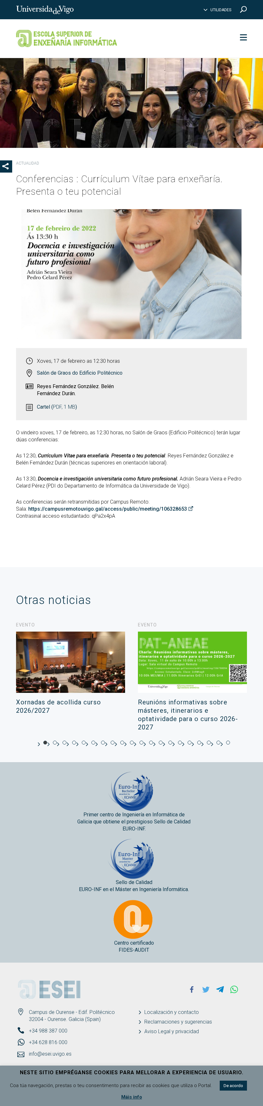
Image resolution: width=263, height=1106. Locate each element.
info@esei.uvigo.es (50, 1054)
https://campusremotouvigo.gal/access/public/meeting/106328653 (107, 509)
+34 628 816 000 (48, 1042)
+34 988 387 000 (48, 1031)
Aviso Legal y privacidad (171, 1031)
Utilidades (220, 10)
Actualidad (27, 163)
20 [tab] (228, 742)
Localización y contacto (171, 1012)
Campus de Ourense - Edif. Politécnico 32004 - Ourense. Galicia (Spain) (72, 1015)
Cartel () (57, 407)
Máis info (131, 1097)
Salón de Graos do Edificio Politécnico (80, 373)
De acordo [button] (233, 1085)
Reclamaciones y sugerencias (178, 1022)
